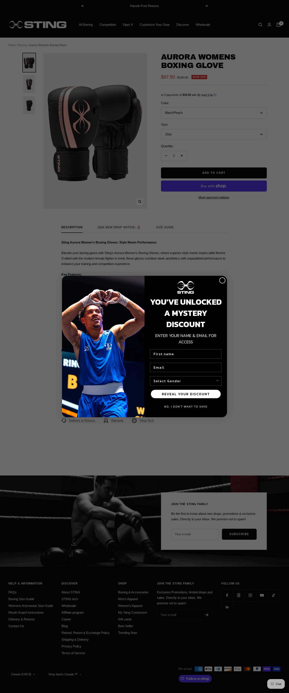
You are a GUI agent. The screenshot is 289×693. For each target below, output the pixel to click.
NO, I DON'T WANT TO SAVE (186, 406)
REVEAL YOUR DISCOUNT (186, 394)
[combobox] (184, 380)
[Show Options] (217, 380)
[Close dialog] (222, 280)
